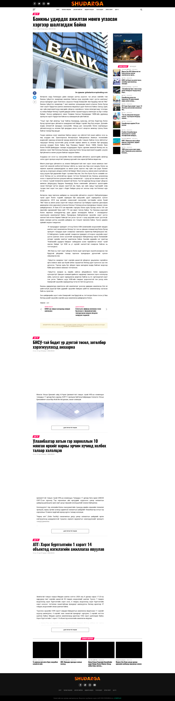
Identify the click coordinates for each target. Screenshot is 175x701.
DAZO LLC (118, 698)
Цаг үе (117, 9)
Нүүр (58, 9)
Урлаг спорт (109, 9)
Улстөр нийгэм (77, 9)
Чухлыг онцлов (66, 9)
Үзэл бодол (99, 9)
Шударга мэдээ (89, 9)
